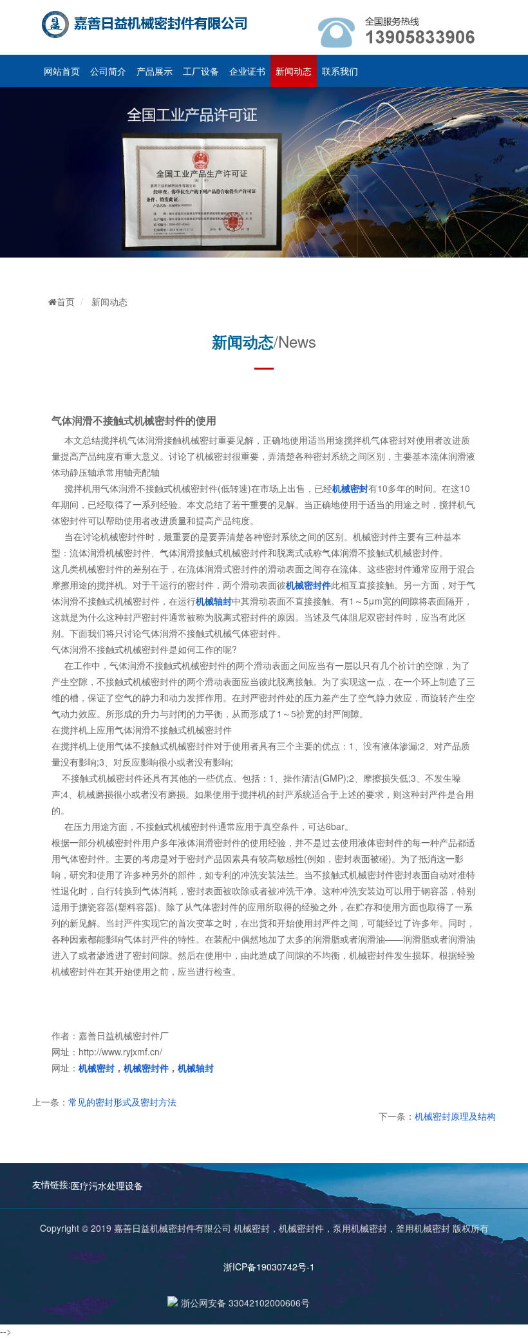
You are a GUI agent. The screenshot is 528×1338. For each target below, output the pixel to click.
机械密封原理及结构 (455, 1115)
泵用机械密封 (360, 1227)
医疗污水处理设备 (107, 1185)
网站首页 (62, 70)
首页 (66, 301)
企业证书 (247, 70)
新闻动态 (294, 70)
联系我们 (340, 70)
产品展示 (155, 70)
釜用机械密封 (423, 1227)
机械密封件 (301, 1227)
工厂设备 (201, 70)
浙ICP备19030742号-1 (264, 1266)
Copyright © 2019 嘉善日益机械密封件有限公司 (137, 1227)
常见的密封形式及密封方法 (122, 1101)
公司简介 (108, 70)
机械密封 (252, 1227)
